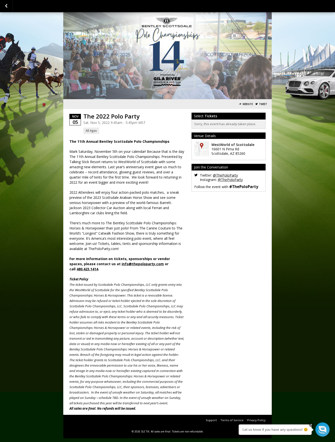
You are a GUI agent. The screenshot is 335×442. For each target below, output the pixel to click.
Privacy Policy (256, 420)
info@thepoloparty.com (143, 264)
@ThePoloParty (225, 175)
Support (211, 420)
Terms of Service (232, 420)
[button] (322, 429)
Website (248, 104)
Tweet (263, 104)
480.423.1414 (87, 269)
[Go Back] (6, 6)
